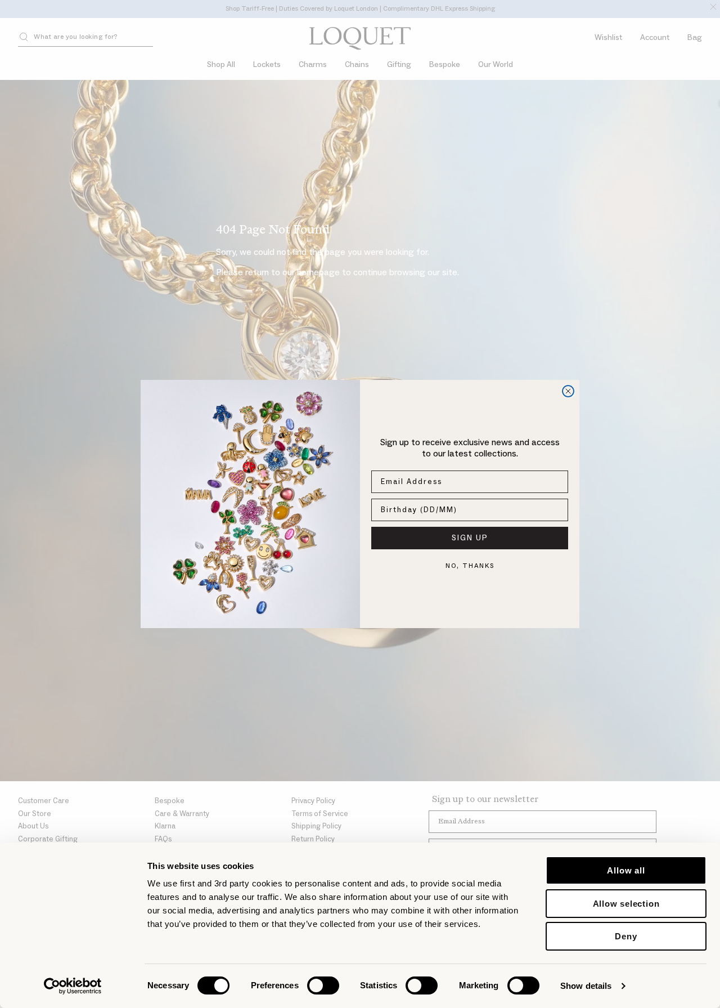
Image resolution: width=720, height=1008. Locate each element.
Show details (585, 986)
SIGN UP (470, 538)
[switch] (323, 985)
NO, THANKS (470, 566)
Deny (626, 936)
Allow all (626, 870)
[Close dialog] (568, 391)
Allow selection (626, 903)
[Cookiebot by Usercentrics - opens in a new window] (73, 986)
